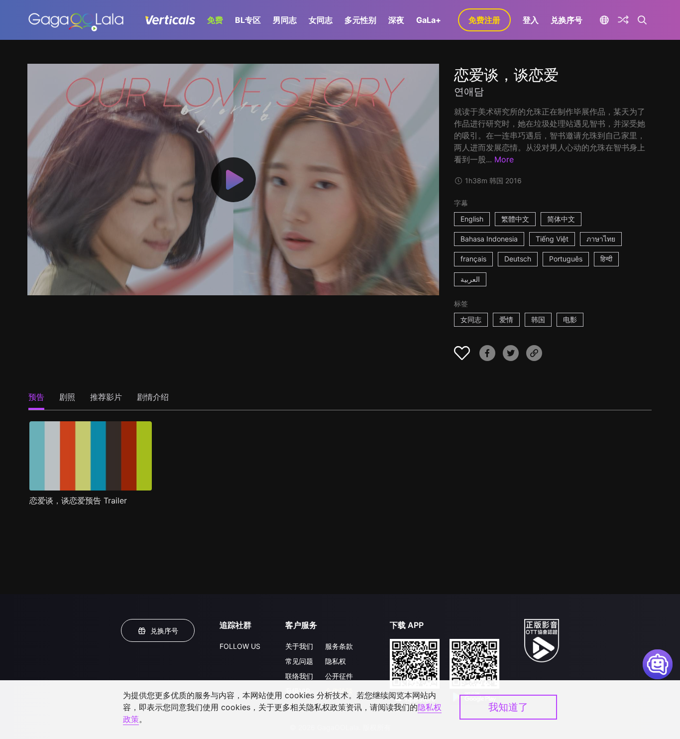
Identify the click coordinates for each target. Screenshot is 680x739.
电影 (570, 319)
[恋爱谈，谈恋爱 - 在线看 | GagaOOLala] (75, 20)
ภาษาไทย (600, 239)
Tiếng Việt (552, 239)
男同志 (285, 20)
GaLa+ (428, 20)
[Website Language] (604, 19)
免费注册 (484, 20)
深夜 (396, 20)
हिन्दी (606, 258)
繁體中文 (515, 219)
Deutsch (517, 258)
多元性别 (360, 20)
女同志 (321, 20)
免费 (215, 20)
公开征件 (339, 676)
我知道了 (508, 707)
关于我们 (299, 646)
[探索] (623, 19)
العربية (470, 279)
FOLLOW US (240, 646)
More (504, 159)
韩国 (538, 319)
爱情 (506, 319)
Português (565, 258)
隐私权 (335, 661)
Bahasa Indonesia (489, 239)
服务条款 (339, 646)
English (471, 219)
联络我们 (299, 676)
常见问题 (299, 661)
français (473, 258)
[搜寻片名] (642, 19)
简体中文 (561, 219)
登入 (531, 20)
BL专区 (248, 20)
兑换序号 (566, 20)
